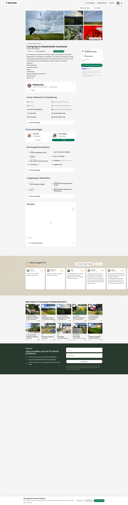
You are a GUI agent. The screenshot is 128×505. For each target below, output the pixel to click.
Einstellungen (80, 500)
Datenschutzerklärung (75, 369)
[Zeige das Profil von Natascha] (73, 84)
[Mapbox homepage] (30, 237)
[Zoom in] (73, 208)
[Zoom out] (73, 210)
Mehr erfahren (27, 502)
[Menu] (120, 3)
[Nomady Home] (11, 3)
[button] (91, 51)
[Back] (27, 8)
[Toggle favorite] (27, 306)
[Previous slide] (97, 264)
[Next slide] (100, 264)
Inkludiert (64, 140)
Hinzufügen (38, 140)
